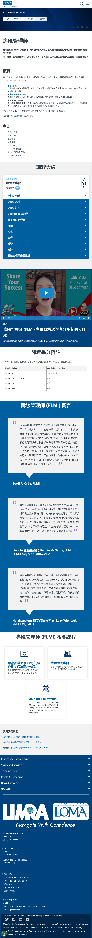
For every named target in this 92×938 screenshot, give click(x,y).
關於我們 (5, 788)
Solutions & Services (11, 765)
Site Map (7, 915)
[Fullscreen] (88, 318)
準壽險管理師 (60, 663)
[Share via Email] (87, 27)
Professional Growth (16, 12)
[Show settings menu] (83, 318)
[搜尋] (82, 4)
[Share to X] (73, 27)
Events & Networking (12, 776)
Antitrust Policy (34, 915)
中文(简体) (29, 18)
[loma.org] (10, 3)
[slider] (43, 318)
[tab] (46, 202)
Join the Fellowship (43, 699)
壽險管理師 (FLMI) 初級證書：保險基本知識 (24, 664)
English (7, 18)
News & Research (10, 782)
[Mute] (79, 318)
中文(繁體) (41, 18)
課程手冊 (18, 116)
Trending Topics (9, 770)
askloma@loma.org (11, 854)
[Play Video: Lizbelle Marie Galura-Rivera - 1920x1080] (46, 293)
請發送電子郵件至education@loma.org (31, 747)
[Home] (3, 12)
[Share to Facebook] (77, 27)
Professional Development (15, 759)
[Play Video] (3, 318)
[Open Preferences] (4, 934)
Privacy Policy (19, 915)
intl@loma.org (8, 862)
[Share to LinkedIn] (82, 27)
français (17, 18)
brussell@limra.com (11, 909)
